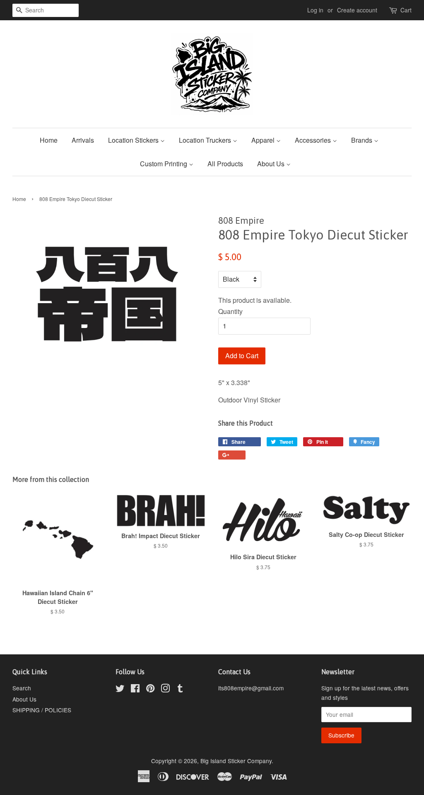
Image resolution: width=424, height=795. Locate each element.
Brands (362, 140)
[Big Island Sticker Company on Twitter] (120, 689)
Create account (357, 10)
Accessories (313, 140)
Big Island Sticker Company (236, 761)
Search (21, 688)
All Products (225, 163)
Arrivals (83, 140)
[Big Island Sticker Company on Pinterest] (150, 689)
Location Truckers (206, 140)
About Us (271, 163)
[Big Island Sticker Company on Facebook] (135, 689)
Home (49, 140)
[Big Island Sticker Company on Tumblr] (180, 689)
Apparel (263, 140)
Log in (315, 10)
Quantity (230, 311)
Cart (406, 10)
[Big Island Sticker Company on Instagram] (165, 689)
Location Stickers (134, 140)
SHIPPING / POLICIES (41, 710)
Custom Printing (164, 163)
